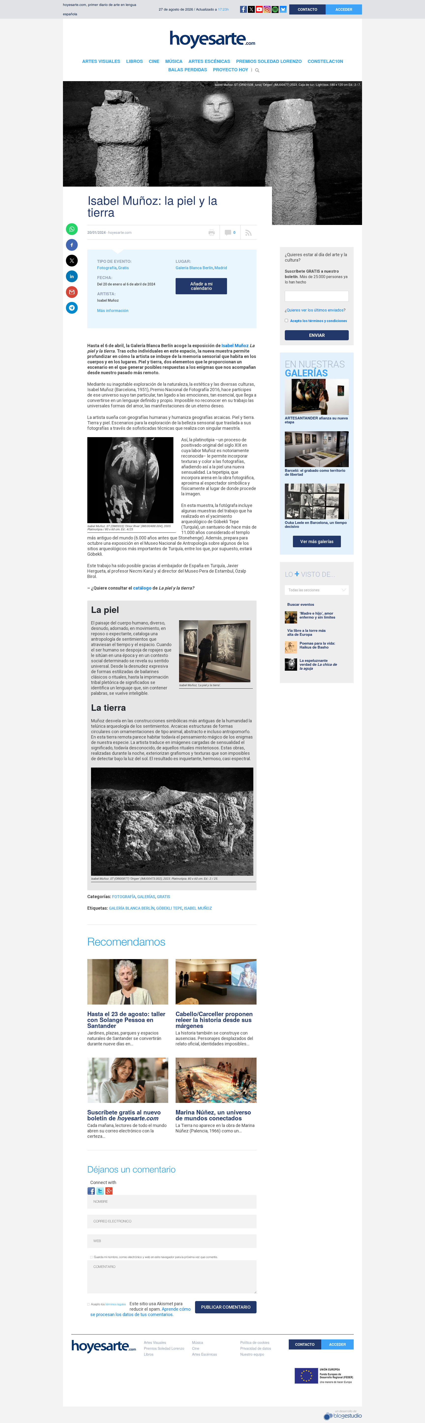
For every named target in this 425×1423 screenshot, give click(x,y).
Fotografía (107, 268)
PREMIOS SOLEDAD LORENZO (269, 61)
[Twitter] (100, 1190)
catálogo (142, 588)
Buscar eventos (300, 604)
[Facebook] (91, 1190)
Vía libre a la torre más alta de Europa (306, 632)
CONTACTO (307, 9)
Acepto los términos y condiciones (318, 321)
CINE (154, 61)
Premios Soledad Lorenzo (164, 1348)
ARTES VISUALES (101, 61)
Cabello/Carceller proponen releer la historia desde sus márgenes (214, 1019)
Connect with (103, 1182)
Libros (148, 1354)
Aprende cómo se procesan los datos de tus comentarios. (140, 1311)
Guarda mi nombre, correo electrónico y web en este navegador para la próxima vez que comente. (156, 1257)
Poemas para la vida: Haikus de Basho (317, 645)
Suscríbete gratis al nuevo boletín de (124, 1115)
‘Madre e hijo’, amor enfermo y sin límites (317, 615)
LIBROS (134, 61)
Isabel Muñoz (235, 345)
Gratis (123, 268)
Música (197, 1342)
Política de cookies (254, 1342)
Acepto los (108, 1304)
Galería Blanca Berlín (194, 268)
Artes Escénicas (204, 1354)
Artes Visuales (155, 1342)
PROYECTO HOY (230, 69)
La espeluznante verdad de (318, 664)
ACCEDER (343, 9)
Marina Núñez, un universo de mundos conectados (213, 1115)
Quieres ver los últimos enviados (315, 310)
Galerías (146, 896)
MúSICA (173, 61)
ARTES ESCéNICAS (209, 61)
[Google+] (109, 1190)
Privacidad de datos (255, 1348)
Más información (112, 310)
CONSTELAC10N (325, 61)
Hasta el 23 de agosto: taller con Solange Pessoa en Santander (126, 1019)
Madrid (220, 268)
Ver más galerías (317, 541)
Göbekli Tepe (169, 908)
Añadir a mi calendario (201, 286)
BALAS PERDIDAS (187, 69)
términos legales (116, 1304)
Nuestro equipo (252, 1354)
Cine (195, 1348)
